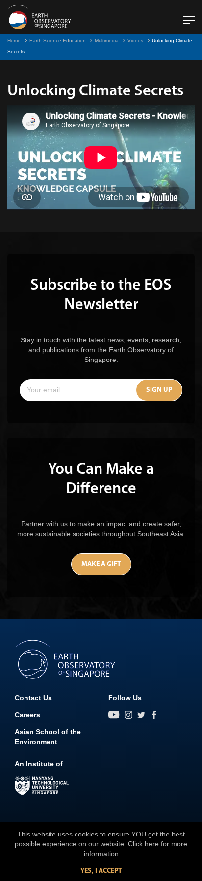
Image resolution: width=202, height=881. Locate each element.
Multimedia (107, 40)
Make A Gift (101, 564)
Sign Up (159, 390)
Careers (27, 715)
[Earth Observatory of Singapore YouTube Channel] (114, 715)
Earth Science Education (57, 40)
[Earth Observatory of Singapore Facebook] (154, 715)
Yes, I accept (101, 871)
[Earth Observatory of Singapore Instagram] (128, 715)
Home (14, 40)
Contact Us (33, 697)
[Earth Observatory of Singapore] (39, 17)
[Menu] (189, 16)
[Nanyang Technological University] (42, 785)
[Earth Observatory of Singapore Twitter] (141, 715)
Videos (135, 40)
